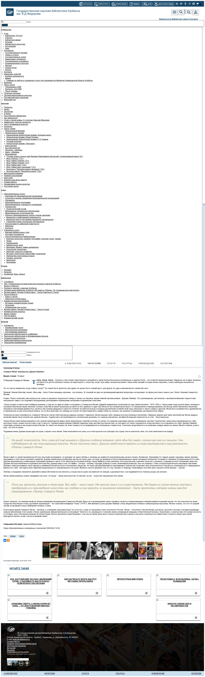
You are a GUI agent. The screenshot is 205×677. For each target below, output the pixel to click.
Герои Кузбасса (10, 295)
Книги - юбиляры (12, 152)
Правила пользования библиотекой (21, 644)
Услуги (3, 190)
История (8, 42)
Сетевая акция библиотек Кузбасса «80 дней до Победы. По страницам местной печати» (41, 290)
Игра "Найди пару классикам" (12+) (21, 167)
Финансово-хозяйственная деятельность (23, 217)
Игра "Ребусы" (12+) (14, 159)
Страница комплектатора (14, 338)
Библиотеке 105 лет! (14, 36)
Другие (8, 70)
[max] (194, 4)
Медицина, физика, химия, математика (22, 247)
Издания (7, 270)
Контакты (8, 72)
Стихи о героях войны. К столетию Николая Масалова (26, 120)
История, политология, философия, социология (26, 254)
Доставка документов (14, 234)
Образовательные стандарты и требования (23, 205)
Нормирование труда (14, 328)
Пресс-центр (9, 85)
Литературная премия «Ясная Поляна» (22, 137)
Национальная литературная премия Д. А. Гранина (27, 139)
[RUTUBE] (181, 3)
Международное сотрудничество (19, 213)
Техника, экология (14, 258)
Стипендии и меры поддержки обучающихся (25, 222)
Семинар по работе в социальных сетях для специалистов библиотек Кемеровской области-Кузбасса (49, 80)
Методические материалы (16, 330)
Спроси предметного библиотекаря (20, 237)
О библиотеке (6, 30)
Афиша (8, 78)
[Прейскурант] (102, 3)
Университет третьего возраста (17, 122)
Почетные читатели (12, 93)
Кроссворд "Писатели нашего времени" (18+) (25, 169)
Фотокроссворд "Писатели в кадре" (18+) (24, 171)
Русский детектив (13, 141)
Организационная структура (16, 63)
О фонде (8, 38)
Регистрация (25, 362)
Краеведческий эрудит (14, 318)
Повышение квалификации (15, 343)
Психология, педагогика (16, 249)
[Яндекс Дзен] (189, 3)
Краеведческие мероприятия (16, 301)
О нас (6, 34)
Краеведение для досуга (15, 307)
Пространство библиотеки (15, 116)
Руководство (10, 207)
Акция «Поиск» (10, 314)
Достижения (10, 46)
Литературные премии (14, 133)
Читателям (5, 103)
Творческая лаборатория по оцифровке (21, 334)
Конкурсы (8, 127)
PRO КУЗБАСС (10, 316)
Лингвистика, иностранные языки (20, 256)
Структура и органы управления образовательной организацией (32, 198)
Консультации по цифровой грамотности (22, 224)
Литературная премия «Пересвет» (20, 144)
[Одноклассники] (185, 3)
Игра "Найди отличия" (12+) (17, 161)
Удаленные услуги (11, 230)
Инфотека (9, 226)
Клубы (6, 109)
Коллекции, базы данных (14, 274)
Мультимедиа (11, 154)
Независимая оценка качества (17, 184)
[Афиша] (134, 3)
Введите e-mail (35, 659)
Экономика (11, 262)
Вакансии (8, 83)
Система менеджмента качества (18, 95)
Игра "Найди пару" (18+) (16, 165)
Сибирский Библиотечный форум (18, 340)
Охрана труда (10, 68)
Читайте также (19, 568)
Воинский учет (10, 100)
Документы (9, 51)
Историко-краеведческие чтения (19, 303)
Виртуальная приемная (13, 174)
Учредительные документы (17, 61)
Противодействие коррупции (16, 98)
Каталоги (8, 272)
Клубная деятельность (14, 76)
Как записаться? (11, 118)
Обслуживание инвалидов (16, 332)
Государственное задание (16, 53)
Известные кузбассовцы (15, 299)
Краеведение (12, 243)
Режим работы (10, 182)
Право (9, 241)
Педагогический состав (16, 209)
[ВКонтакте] (176, 3)
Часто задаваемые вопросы (16, 124)
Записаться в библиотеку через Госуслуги (178, 19)
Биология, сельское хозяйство (19, 252)
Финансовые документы (15, 59)
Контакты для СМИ (13, 89)
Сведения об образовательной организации (23, 196)
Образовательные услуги (14, 194)
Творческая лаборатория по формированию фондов (26, 336)
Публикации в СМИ (13, 87)
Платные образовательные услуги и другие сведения (27, 215)
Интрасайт (11, 648)
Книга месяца (11, 146)
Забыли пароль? (9, 362)
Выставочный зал (12, 148)
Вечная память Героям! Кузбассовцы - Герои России (26, 309)
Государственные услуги (15, 57)
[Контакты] (85, 3)
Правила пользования (13, 176)
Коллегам (4, 322)
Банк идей (8, 178)
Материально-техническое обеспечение (22, 211)
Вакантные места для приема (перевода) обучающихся (29, 220)
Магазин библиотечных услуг (17, 232)
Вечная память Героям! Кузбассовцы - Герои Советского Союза (31, 292)
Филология (10, 260)
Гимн (7, 48)
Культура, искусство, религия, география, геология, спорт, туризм (33, 239)
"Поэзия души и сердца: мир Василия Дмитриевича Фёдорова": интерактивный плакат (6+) (44, 156)
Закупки (8, 66)
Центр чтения (9, 129)
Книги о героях (11, 297)
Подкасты (8, 107)
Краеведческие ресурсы (14, 312)
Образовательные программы (18, 202)
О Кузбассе (9, 282)
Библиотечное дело (14, 245)
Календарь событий (12, 74)
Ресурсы (4, 266)
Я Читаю (7, 114)
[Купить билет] (119, 3)
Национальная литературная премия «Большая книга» (28, 135)
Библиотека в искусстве (15, 44)
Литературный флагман (15, 131)
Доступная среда (11, 186)
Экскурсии (8, 112)
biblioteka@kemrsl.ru (21, 639)
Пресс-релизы (11, 91)
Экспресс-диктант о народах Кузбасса (20, 288)
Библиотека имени (13, 40)
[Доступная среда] (164, 3)
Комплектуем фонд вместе (15, 180)
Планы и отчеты (12, 55)
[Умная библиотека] (147, 3)
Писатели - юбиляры (13, 150)
